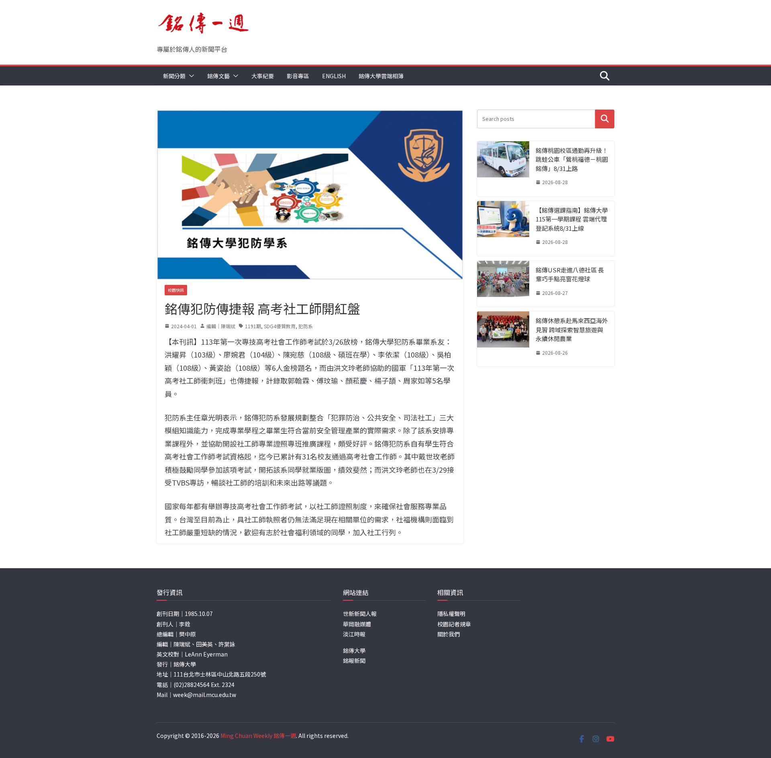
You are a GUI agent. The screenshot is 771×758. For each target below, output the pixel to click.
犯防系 (305, 326)
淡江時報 (354, 634)
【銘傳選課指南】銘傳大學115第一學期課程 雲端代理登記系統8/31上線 (572, 219)
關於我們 (448, 634)
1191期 (253, 326)
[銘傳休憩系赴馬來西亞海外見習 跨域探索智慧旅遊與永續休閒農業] (503, 338)
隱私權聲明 (451, 614)
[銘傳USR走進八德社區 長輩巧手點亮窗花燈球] (503, 284)
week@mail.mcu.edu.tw (204, 695)
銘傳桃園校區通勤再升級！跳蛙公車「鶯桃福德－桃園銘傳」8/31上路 (572, 159)
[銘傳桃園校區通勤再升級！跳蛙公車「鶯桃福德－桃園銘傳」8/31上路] (503, 168)
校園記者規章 (454, 624)
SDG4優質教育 (280, 326)
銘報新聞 (354, 660)
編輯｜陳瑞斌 (220, 326)
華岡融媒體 (357, 624)
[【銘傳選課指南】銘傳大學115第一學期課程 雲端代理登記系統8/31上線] (503, 228)
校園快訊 (176, 290)
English (334, 76)
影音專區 (298, 76)
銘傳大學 (354, 650)
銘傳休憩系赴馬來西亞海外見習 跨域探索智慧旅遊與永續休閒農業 (572, 329)
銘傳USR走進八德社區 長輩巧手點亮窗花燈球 (570, 274)
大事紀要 (262, 76)
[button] (190, 75)
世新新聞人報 (360, 614)
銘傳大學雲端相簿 (381, 76)
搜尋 (605, 119)
